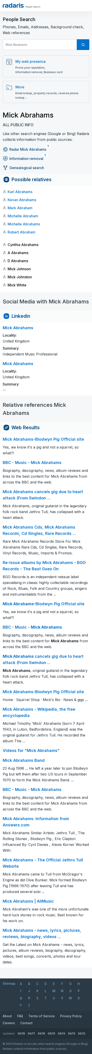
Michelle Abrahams (24, 224)
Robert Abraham (21, 232)
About (7, 1016)
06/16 (41, 1033)
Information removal (26, 158)
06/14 (61, 1033)
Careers (9, 1023)
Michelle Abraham (23, 216)
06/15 (51, 1033)
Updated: (9, 1033)
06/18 (21, 1033)
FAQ (20, 1016)
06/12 (81, 1033)
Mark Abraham (20, 208)
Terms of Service (41, 1016)
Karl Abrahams (20, 191)
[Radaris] (13, 5)
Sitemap (9, 983)
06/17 (31, 1033)
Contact (26, 1023)
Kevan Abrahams (22, 200)
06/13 (71, 1033)
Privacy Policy (71, 1016)
